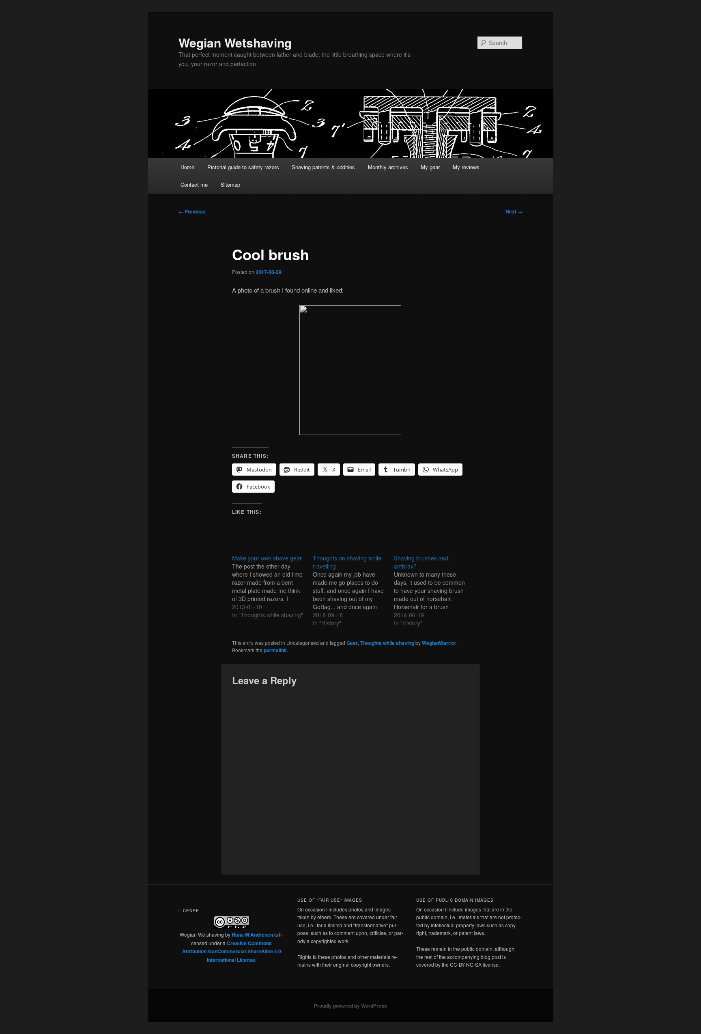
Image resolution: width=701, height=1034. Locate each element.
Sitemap (230, 184)
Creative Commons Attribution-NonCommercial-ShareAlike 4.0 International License (231, 951)
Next (514, 211)
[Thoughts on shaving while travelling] (353, 590)
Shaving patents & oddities (323, 167)
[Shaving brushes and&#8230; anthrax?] (434, 590)
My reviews (466, 167)
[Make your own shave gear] (272, 586)
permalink (275, 650)
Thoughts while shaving (387, 642)
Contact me (194, 184)
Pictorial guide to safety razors (243, 167)
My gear (430, 167)
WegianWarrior (439, 642)
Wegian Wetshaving (235, 42)
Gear (352, 642)
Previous (191, 211)
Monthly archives (388, 167)
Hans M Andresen (252, 934)
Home (187, 167)
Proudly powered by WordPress (350, 1005)
